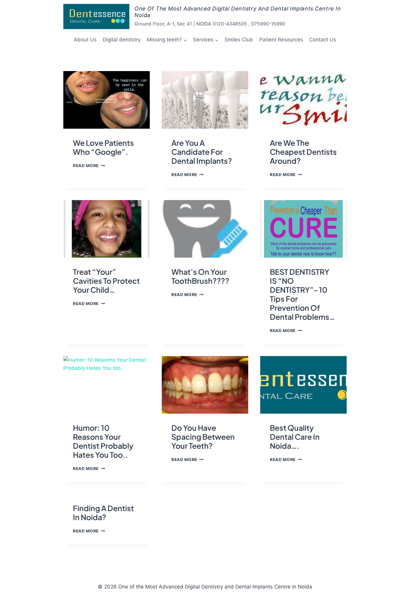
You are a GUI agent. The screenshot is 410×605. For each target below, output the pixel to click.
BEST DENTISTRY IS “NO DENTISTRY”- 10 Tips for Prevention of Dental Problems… (302, 294)
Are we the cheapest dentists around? (303, 152)
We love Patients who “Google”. (103, 147)
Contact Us (322, 40)
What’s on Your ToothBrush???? (200, 276)
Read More (89, 165)
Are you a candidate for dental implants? (201, 152)
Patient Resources (281, 40)
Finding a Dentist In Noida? (103, 512)
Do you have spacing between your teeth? (203, 437)
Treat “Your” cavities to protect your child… (106, 281)
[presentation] (106, 100)
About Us (85, 40)
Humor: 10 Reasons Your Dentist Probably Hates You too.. (103, 441)
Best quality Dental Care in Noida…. (295, 437)
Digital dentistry (121, 40)
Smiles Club (239, 40)
